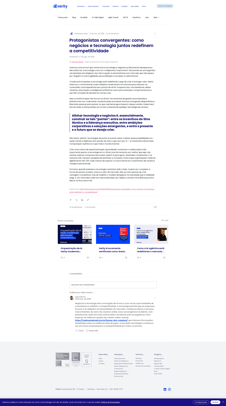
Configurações (201, 402)
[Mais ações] (155, 33)
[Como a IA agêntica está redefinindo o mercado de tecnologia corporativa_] (151, 234)
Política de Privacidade (110, 402)
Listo (147, 17)
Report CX (157, 361)
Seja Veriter (158, 374)
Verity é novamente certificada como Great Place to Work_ (112, 250)
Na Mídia (84, 17)
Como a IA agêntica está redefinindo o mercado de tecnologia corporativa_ (150, 250)
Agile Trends (113, 17)
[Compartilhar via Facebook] (70, 200)
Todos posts (63, 17)
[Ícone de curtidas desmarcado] (76, 330)
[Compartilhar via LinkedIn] (82, 200)
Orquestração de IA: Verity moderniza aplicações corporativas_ (72, 250)
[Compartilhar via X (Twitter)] (76, 200)
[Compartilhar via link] (88, 200)
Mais (155, 17)
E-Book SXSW (159, 366)
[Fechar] (223, 402)
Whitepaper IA (159, 358)
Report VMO (158, 364)
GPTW (125, 17)
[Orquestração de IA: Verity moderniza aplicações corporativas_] (75, 234)
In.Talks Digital (98, 17)
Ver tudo (164, 220)
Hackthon (137, 17)
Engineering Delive (120, 374)
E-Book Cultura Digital (162, 369)
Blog (74, 17)
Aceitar (215, 402)
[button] (115, 6)
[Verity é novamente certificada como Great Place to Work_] (113, 234)
